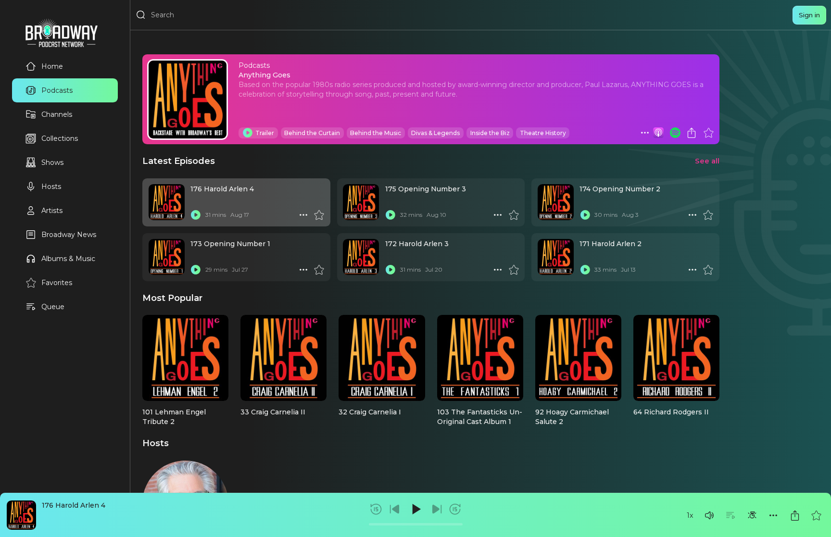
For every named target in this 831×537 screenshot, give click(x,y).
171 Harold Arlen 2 (610, 243)
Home (52, 66)
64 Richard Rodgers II (671, 412)
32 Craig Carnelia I (370, 412)
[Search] (141, 15)
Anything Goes (264, 75)
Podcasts (57, 90)
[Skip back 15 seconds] (376, 509)
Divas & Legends (435, 133)
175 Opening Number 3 (425, 189)
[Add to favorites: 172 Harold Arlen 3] (513, 269)
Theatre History (543, 133)
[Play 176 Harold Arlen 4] (195, 215)
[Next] (436, 509)
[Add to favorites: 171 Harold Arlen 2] (708, 269)
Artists (52, 210)
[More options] (773, 515)
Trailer (264, 133)
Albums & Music (68, 258)
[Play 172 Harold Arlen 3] (390, 269)
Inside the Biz (490, 133)
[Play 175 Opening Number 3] (390, 215)
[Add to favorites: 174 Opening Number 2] (708, 215)
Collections (59, 138)
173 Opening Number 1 (230, 243)
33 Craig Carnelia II (272, 412)
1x (690, 515)
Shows (52, 162)
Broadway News (68, 234)
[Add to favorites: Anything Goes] (708, 132)
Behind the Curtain (312, 133)
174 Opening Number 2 (619, 189)
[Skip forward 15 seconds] (455, 509)
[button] (709, 515)
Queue (52, 306)
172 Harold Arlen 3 (417, 243)
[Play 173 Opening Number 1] (195, 269)
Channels (56, 114)
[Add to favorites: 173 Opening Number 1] (319, 269)
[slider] (415, 524)
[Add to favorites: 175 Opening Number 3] (513, 215)
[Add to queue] (730, 515)
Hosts (51, 186)
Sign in (809, 15)
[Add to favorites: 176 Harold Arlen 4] (816, 515)
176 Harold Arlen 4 (73, 505)
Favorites (56, 282)
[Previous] (395, 509)
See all (707, 160)
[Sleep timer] (752, 515)
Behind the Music (375, 133)
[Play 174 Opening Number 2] (584, 215)
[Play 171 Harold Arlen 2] (584, 269)
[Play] (415, 509)
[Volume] (709, 515)
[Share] (795, 515)
